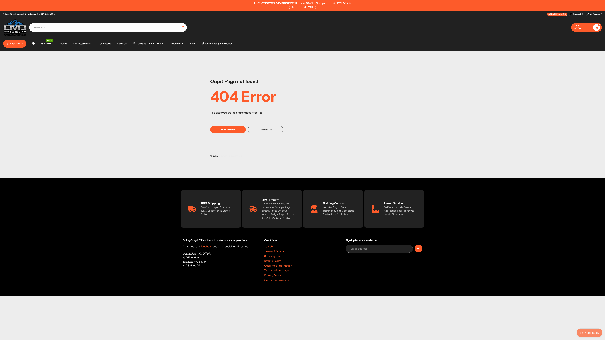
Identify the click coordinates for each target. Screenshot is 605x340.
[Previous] (250, 5)
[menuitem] (14, 43)
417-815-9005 (47, 14)
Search (268, 246)
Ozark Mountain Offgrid (230, 155)
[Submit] (418, 248)
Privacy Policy (272, 275)
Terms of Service (274, 251)
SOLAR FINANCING (557, 14)
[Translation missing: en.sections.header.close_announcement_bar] (601, 5)
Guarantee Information (278, 265)
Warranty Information (277, 270)
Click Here (342, 214)
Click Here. (397, 214)
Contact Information (276, 280)
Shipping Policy (273, 256)
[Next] (354, 5)
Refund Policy (272, 260)
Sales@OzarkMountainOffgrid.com (20, 14)
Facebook (576, 14)
